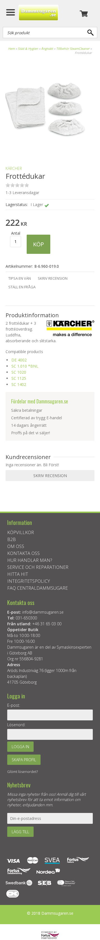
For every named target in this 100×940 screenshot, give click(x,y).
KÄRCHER (14, 168)
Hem (11, 48)
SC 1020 (18, 372)
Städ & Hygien (28, 48)
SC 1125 (18, 378)
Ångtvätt (47, 48)
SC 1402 (18, 384)
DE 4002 (19, 360)
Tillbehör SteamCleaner (72, 48)
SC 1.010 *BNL (24, 366)
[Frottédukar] (44, 152)
